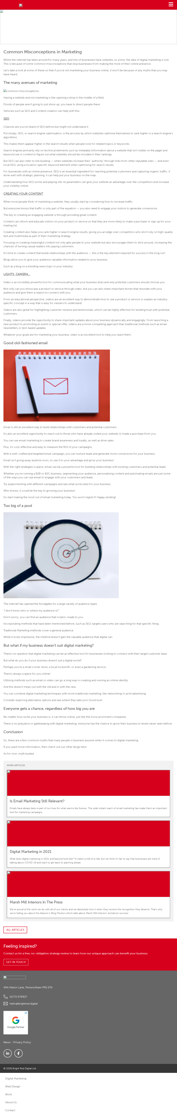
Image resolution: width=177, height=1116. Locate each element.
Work (8, 1094)
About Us (11, 1102)
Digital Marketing (15, 1078)
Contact (10, 1110)
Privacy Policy (22, 1042)
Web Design (12, 1086)
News (7, 1042)
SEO (20, 133)
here (83, 746)
